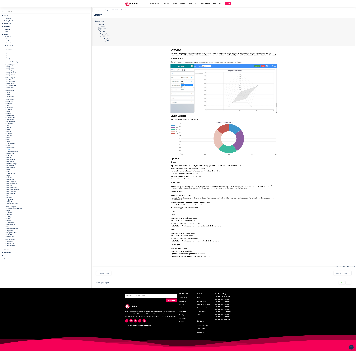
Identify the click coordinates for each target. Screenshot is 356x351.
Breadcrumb (10, 166)
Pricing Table (10, 154)
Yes (342, 282)
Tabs (8, 106)
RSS (7, 227)
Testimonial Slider (12, 204)
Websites (7, 26)
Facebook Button (11, 188)
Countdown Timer (12, 152)
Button (8, 80)
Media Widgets (9, 91)
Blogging (7, 29)
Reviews (9, 198)
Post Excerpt (10, 162)
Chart (8, 150)
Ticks (103, 36)
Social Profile (10, 84)
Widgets (6, 34)
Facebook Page (11, 194)
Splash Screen (10, 148)
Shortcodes (10, 116)
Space (8, 112)
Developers (7, 18)
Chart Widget (102, 28)
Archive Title (10, 244)
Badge (8, 58)
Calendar (9, 213)
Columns (9, 41)
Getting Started (9, 21)
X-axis (107, 38)
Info (5, 255)
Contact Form (10, 174)
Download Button (11, 86)
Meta (8, 219)
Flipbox (8, 196)
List (7, 54)
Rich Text (9, 50)
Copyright (9, 200)
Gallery (8, 217)
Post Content (10, 160)
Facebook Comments (13, 190)
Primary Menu (10, 237)
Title (7, 48)
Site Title (9, 235)
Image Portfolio (11, 75)
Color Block (10, 124)
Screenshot (101, 26)
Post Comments (11, 184)
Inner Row (9, 43)
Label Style (105, 33)
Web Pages (7, 24)
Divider (8, 132)
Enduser (6, 250)
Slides (8, 172)
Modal (8, 146)
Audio (8, 95)
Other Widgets (9, 100)
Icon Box (9, 104)
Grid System (9, 37)
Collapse (9, 110)
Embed (8, 114)
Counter (9, 134)
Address (9, 136)
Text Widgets (9, 46)
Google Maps (10, 118)
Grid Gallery (10, 71)
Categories (10, 223)
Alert (7, 126)
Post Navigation (11, 182)
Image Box (9, 101)
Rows (8, 39)
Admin (6, 15)
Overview (101, 24)
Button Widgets (10, 78)
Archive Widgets (10, 240)
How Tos (6, 258)
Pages (8, 211)
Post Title (9, 158)
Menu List (9, 156)
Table (8, 142)
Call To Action (10, 144)
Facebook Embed (11, 192)
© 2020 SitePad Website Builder (138, 325)
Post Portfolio (10, 168)
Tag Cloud (9, 231)
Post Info (9, 186)
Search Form (10, 180)
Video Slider (10, 97)
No (348, 282)
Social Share (10, 88)
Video (8, 93)
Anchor (8, 128)
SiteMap (9, 178)
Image (8, 67)
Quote (8, 52)
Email (8, 138)
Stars (8, 130)
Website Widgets (10, 207)
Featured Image (11, 164)
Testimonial (10, 120)
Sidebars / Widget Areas (14, 209)
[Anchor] (182, 49)
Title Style (105, 42)
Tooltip (8, 60)
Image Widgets (10, 65)
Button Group (10, 82)
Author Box (9, 242)
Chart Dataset (106, 35)
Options (100, 30)
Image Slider (10, 69)
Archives (9, 215)
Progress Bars (10, 122)
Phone (8, 140)
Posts (8, 170)
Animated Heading (12, 62)
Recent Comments (12, 229)
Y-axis (107, 40)
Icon (7, 56)
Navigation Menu (11, 233)
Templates (9, 202)
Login (8, 176)
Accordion (9, 108)
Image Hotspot (11, 73)
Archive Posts (10, 246)
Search (8, 221)
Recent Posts (10, 225)
